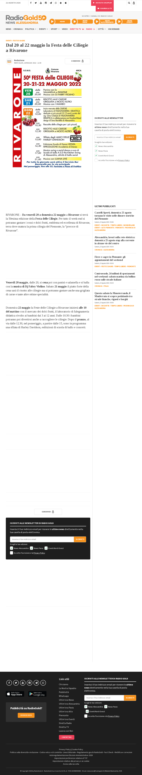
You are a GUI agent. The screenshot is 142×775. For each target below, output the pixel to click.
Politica (30, 29)
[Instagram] (45, 3)
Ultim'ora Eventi (67, 719)
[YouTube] (40, 3)
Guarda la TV (106, 8)
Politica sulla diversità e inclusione (24, 752)
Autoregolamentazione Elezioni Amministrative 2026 (71, 755)
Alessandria (108, 250)
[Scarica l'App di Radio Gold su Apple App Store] (15, 694)
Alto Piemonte (107, 227)
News (8, 29)
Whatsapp (64, 696)
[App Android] (60, 3)
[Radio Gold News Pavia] (82, 21)
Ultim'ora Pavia (66, 707)
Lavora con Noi (66, 730)
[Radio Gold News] (59, 21)
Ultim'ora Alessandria (69, 703)
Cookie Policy (77, 749)
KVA (120, 771)
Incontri (105, 225)
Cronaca (18, 29)
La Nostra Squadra (67, 688)
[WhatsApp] (55, 3)
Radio (89, 29)
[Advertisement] (48, 190)
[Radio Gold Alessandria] (26, 18)
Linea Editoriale (69, 752)
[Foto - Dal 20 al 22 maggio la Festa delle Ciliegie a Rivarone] (48, 118)
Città (101, 29)
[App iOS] (65, 3)
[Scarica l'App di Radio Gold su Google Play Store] (37, 694)
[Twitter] (35, 3)
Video (65, 29)
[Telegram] (50, 3)
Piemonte (119, 227)
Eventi (42, 29)
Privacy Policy (39, 553)
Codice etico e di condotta (51, 752)
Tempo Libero (116, 225)
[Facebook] (30, 3)
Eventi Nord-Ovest (56, 548)
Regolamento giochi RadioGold (90, 752)
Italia (105, 286)
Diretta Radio (65, 723)
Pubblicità (64, 692)
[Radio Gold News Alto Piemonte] (104, 21)
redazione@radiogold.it (95, 771)
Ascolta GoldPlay (103, 3)
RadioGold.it (38, 771)
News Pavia (38, 548)
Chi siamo (63, 684)
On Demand (114, 29)
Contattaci (67, 737)
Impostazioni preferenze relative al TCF (71, 758)
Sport (54, 29)
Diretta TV (75, 29)
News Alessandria (21, 548)
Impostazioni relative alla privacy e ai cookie (71, 761)
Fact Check (108, 752)
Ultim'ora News (66, 699)
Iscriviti (80, 539)
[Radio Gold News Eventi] (127, 21)
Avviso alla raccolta (71, 764)
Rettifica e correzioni (123, 752)
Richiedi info (26, 715)
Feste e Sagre (19, 40)
